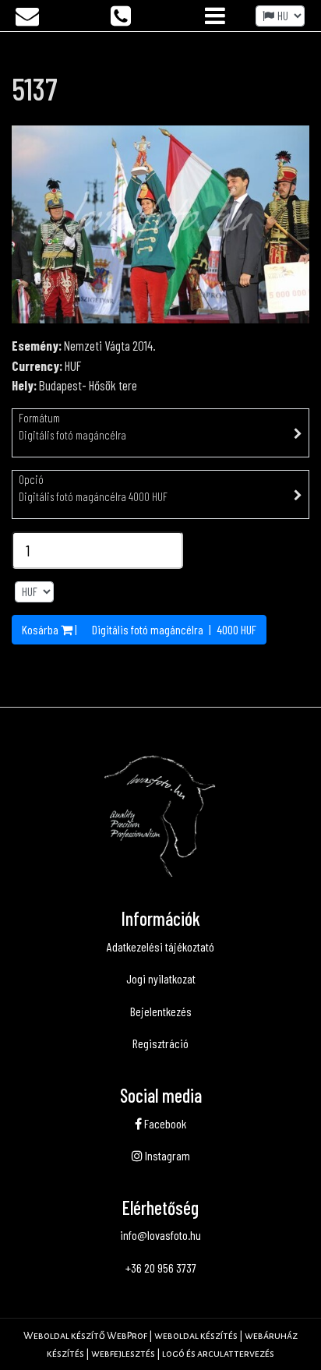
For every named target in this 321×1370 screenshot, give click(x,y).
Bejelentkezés (161, 1011)
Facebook (164, 1123)
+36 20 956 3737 (160, 1267)
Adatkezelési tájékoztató (160, 946)
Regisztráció (160, 1043)
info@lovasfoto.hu (160, 1234)
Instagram (166, 1155)
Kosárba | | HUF (139, 629)
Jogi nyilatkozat (161, 978)
